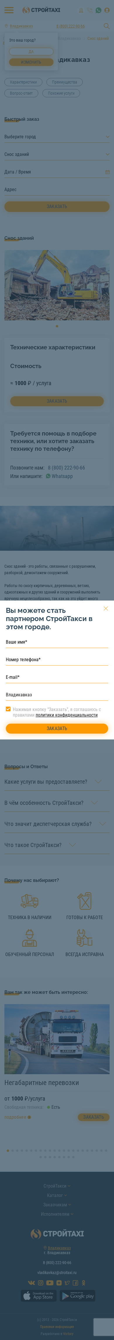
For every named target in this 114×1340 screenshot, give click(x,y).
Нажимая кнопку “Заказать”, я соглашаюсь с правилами (57, 712)
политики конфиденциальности (67, 715)
